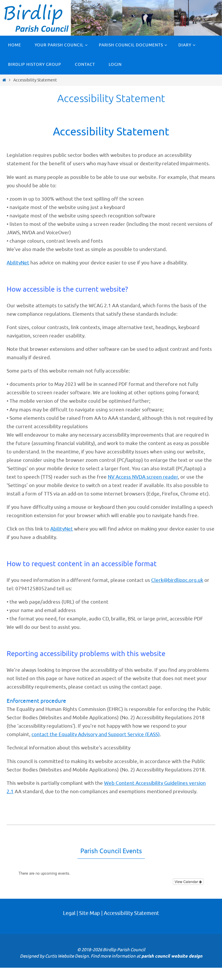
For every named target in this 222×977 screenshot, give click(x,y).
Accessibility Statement (131, 913)
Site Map (89, 913)
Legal (69, 913)
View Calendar (187, 881)
